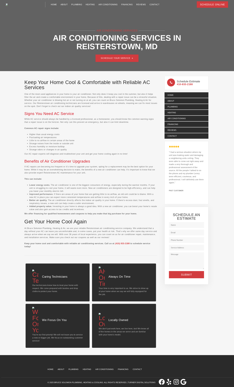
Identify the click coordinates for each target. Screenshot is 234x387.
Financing (127, 5)
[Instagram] (176, 382)
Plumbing (76, 5)
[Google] (183, 382)
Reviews (141, 5)
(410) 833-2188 (122, 243)
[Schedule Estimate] (186, 83)
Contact (155, 5)
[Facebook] (162, 382)
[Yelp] (169, 382)
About (64, 5)
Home (54, 5)
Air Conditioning (108, 5)
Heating (90, 5)
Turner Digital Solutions (141, 382)
